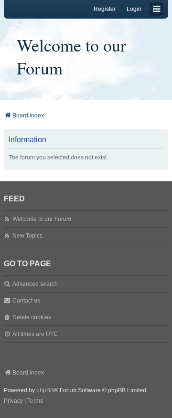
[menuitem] (13, 401)
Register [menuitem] (105, 9)
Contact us (26, 300)
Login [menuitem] (134, 9)
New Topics (27, 235)
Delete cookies (31, 317)
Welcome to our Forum (71, 56)
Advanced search (35, 284)
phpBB (45, 390)
